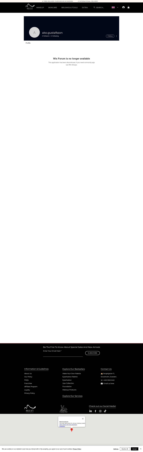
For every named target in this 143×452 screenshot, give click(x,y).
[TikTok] (105, 411)
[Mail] (102, 383)
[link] (128, 7)
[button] (40, 7)
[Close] (140, 448)
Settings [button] (115, 449)
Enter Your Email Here (51, 351)
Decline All (125, 449)
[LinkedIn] (90, 411)
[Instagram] (100, 411)
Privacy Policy (77, 449)
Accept (134, 449)
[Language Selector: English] (115, 7)
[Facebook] (95, 411)
